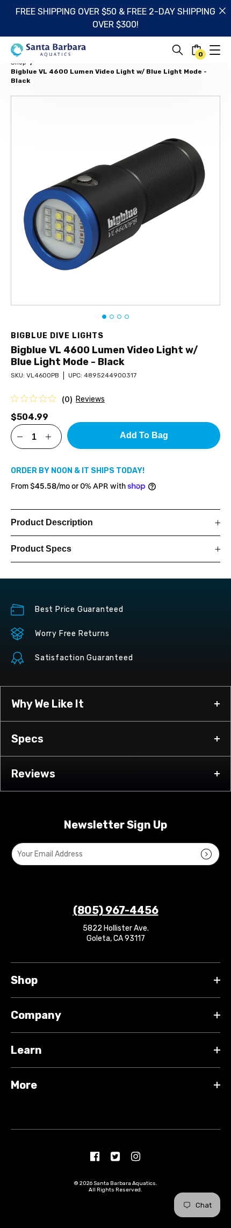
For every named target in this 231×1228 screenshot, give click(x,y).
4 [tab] (127, 317)
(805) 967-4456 (115, 910)
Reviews (90, 399)
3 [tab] (119, 317)
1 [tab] (104, 317)
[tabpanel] (115, 200)
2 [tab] (112, 317)
